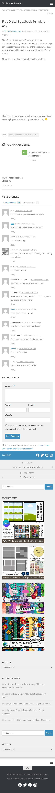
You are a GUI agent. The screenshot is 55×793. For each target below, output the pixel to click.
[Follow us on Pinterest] (46, 455)
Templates (44, 10)
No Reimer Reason (12, 3)
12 (52, 13)
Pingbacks (32, 202)
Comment (10, 386)
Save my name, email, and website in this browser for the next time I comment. (24, 427)
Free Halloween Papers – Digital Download (31, 703)
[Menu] (51, 3)
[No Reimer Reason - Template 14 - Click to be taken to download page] (27, 110)
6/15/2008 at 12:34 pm (26, 267)
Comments (13, 202)
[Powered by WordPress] (18, 779)
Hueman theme (41, 779)
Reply (13, 218)
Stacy (13, 309)
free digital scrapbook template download (23, 135)
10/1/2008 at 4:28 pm (31, 335)
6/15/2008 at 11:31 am (27, 250)
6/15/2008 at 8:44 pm (40, 280)
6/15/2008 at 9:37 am (26, 237)
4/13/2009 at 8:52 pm (27, 349)
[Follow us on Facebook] (37, 455)
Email (31, 405)
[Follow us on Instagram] (51, 455)
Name (8, 405)
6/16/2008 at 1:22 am (29, 293)
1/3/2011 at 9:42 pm (25, 362)
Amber (13, 348)
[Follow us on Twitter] (42, 455)
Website (8, 415)
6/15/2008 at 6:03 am (23, 211)
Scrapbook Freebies (12, 10)
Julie (12, 224)
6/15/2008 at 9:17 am (25, 224)
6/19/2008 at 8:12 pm (33, 322)
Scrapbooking (31, 10)
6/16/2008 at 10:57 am (27, 309)
